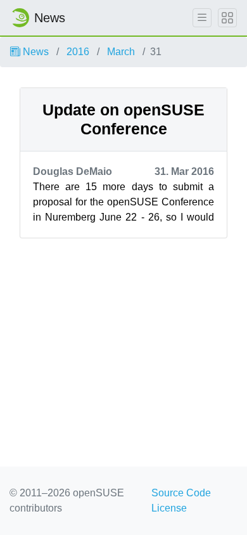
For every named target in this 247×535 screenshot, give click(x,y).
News (34, 51)
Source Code (181, 492)
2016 (77, 51)
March (121, 51)
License (169, 508)
